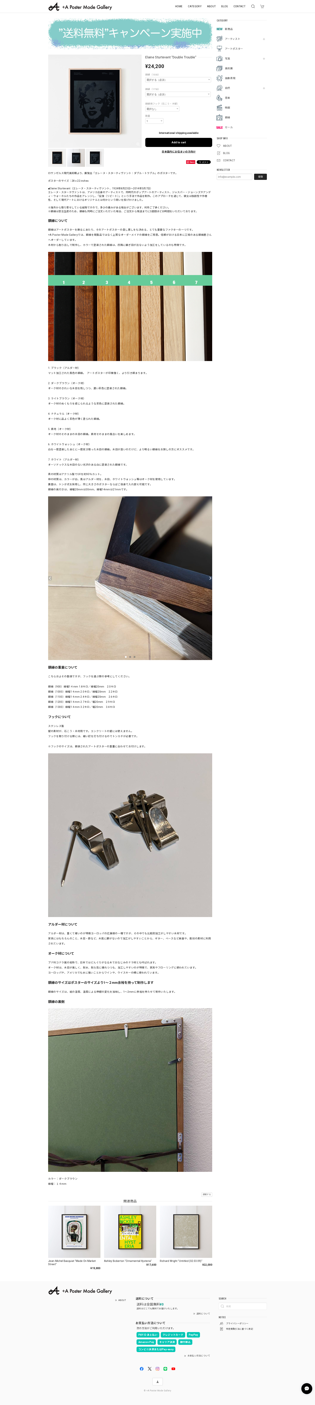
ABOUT (211, 6)
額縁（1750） (152, 89)
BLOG (224, 6)
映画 (227, 107)
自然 (227, 88)
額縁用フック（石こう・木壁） (162, 103)
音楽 (227, 97)
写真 (227, 58)
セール (229, 127)
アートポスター (234, 48)
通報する (207, 1194)
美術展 (229, 68)
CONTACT (240, 6)
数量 (147, 116)
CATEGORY (195, 6)
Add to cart (179, 142)
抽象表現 (230, 78)
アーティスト (232, 38)
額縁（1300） (152, 74)
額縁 (227, 117)
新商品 (229, 29)
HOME (178, 6)
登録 (260, 176)
